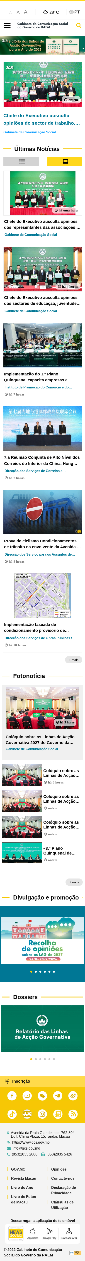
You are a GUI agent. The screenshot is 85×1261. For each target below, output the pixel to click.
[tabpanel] (42, 940)
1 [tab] (31, 972)
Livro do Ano (22, 1188)
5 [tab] (49, 972)
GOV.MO (18, 1169)
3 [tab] (40, 972)
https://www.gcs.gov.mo (31, 1142)
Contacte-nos (63, 1178)
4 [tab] (45, 972)
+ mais (73, 660)
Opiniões (59, 1169)
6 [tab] (54, 972)
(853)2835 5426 (59, 1154)
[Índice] (6, 25)
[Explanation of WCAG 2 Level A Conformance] (75, 1252)
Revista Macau (23, 1178)
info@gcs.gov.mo (26, 1148)
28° (54, 12)
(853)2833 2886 (24, 1154)
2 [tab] (36, 972)
